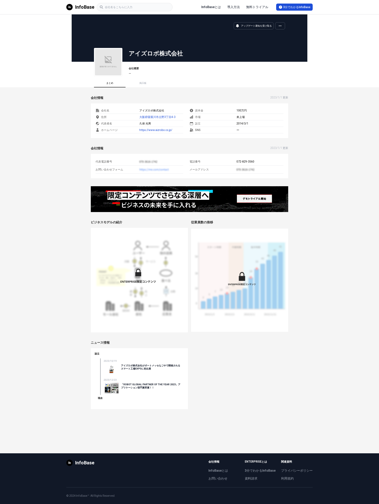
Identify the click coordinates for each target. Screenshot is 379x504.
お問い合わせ (217, 478)
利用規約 (287, 478)
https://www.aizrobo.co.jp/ (155, 130)
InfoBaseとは (211, 7)
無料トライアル (257, 7)
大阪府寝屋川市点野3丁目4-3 (157, 117)
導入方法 (233, 7)
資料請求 (251, 478)
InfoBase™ (82, 495)
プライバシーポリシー (297, 470)
